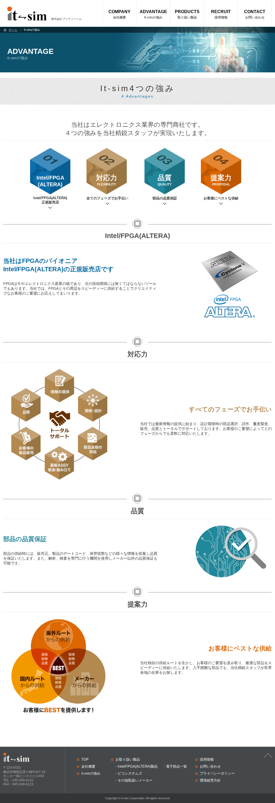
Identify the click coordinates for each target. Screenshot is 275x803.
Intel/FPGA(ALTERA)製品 (138, 766)
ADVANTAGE (153, 14)
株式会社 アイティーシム (66, 18)
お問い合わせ (210, 766)
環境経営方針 (210, 780)
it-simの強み (90, 773)
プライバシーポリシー (217, 773)
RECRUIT (221, 14)
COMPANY (119, 14)
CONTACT (254, 14)
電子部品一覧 (176, 766)
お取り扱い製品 (127, 759)
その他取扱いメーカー (135, 780)
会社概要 (88, 766)
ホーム (13, 29)
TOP (85, 759)
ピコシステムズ (130, 773)
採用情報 (207, 759)
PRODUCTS (187, 14)
